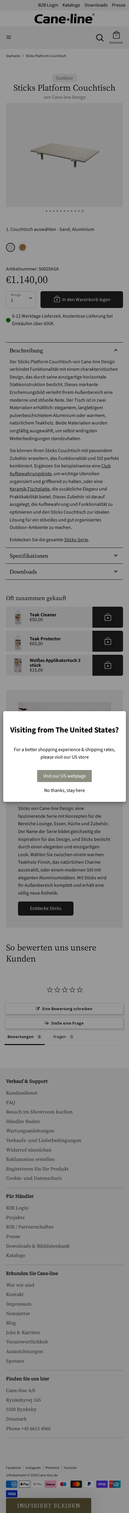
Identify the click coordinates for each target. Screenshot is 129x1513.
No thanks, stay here (64, 790)
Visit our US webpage (64, 776)
